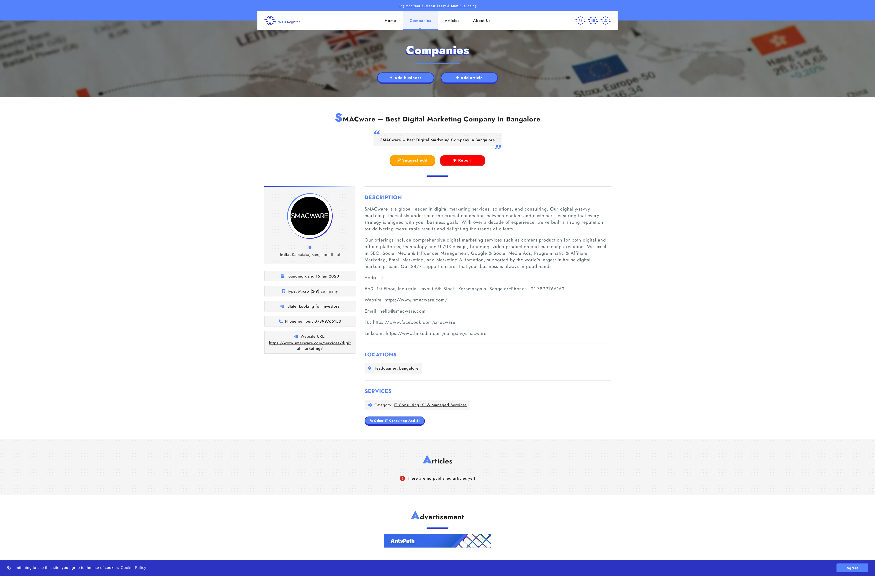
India (285, 254)
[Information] (593, 20)
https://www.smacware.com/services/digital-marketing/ (310, 345)
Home (390, 20)
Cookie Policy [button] (133, 568)
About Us (482, 20)
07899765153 (327, 321)
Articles (452, 20)
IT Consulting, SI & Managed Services (430, 405)
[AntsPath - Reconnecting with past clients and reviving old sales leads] (437, 541)
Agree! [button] (852, 568)
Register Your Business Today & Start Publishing (438, 5)
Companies (420, 20)
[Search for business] (580, 20)
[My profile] (605, 20)
